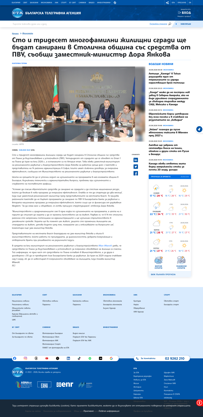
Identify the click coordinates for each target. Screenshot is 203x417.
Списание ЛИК (170, 383)
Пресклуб (182, 3)
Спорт (63, 3)
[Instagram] (26, 358)
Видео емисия (79, 333)
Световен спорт (171, 301)
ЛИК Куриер (139, 312)
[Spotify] (91, 358)
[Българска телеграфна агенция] (17, 372)
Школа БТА (138, 398)
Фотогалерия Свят (50, 337)
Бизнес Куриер (109, 308)
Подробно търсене (158, 24)
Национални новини (20, 301)
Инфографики (103, 3)
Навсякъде (186, 24)
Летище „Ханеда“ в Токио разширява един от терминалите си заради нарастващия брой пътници (166, 78)
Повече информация (109, 411)
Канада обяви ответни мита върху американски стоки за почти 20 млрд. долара (167, 166)
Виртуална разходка (142, 376)
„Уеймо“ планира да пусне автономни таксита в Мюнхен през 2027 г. (168, 132)
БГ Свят (72, 3)
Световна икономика (112, 301)
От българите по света (22, 333)
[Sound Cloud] (101, 358)
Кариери (137, 394)
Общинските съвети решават (21, 309)
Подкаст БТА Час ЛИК (82, 340)
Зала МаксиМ (169, 380)
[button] (115, 2)
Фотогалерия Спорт (51, 344)
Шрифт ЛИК (169, 373)
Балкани (34, 3)
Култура (137, 301)
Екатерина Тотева (19, 63)
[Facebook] (15, 358)
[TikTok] (80, 358)
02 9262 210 (174, 358)
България (16, 3)
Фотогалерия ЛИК (50, 340)
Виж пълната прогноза (163, 274)
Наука (136, 304)
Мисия (136, 383)
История (137, 387)
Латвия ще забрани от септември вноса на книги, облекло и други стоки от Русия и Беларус (169, 150)
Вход (186, 13)
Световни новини (50, 301)
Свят (25, 3)
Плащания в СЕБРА (172, 394)
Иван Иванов (105, 245)
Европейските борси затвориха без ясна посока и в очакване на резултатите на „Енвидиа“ (168, 116)
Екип (166, 387)
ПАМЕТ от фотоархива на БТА (55, 348)
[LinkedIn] (69, 358)
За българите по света (22, 337)
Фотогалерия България (52, 333)
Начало (15, 33)
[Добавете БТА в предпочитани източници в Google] (112, 358)
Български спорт (171, 304)
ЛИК (56, 3)
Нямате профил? (184, 16)
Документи (139, 390)
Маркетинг (169, 376)
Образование (139, 308)
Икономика (46, 3)
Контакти (168, 390)
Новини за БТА (140, 380)
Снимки (82, 3)
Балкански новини (80, 301)
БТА (173, 3)
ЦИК (14, 320)
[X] (58, 358)
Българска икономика (112, 304)
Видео (92, 3)
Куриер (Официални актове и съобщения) (25, 315)
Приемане (89, 411)
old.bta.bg (168, 398)
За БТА (136, 373)
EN (190, 3)
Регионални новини (20, 304)
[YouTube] (48, 358)
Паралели (46, 304)
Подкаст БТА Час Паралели (84, 337)
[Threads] (37, 358)
